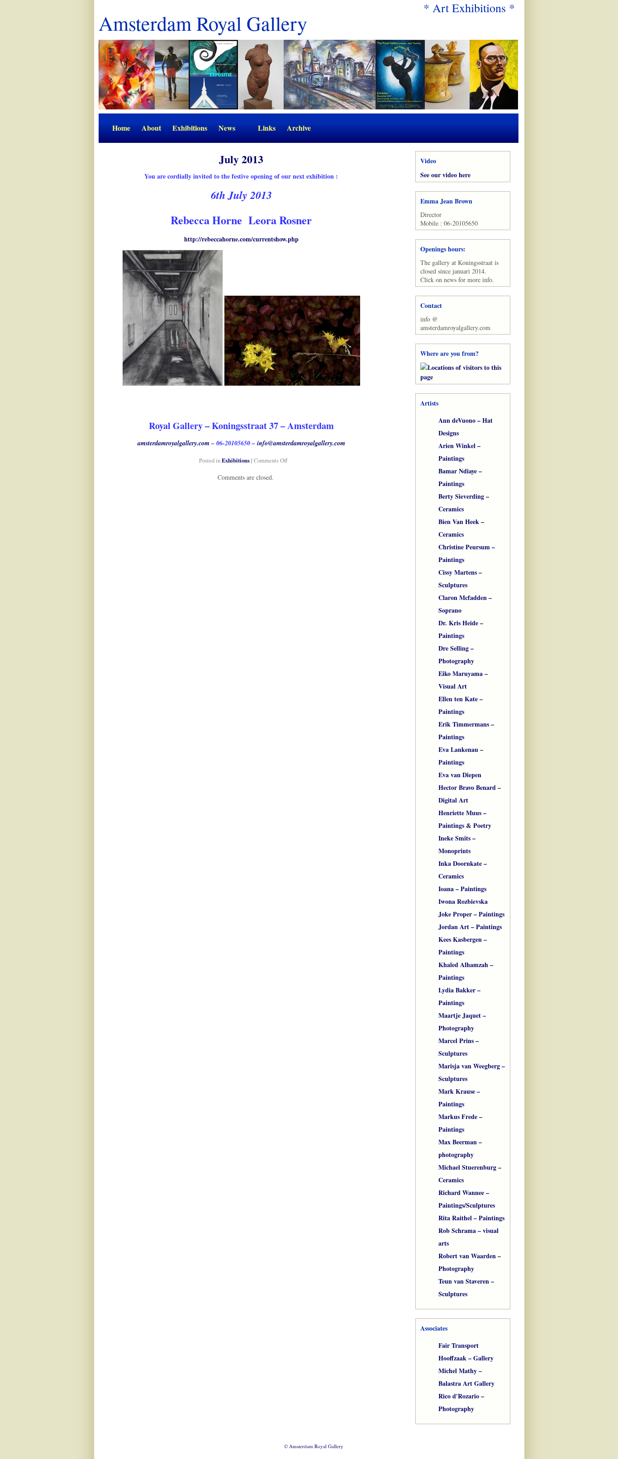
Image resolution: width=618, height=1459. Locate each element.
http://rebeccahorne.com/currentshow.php (241, 239)
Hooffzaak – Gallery (466, 1358)
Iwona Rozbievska (463, 901)
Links (267, 128)
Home (121, 128)
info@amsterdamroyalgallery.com (301, 443)
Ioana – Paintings (462, 888)
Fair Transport (458, 1345)
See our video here (445, 174)
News (227, 128)
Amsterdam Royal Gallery (203, 23)
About (151, 128)
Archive (299, 128)
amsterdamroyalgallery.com (173, 443)
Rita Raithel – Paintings (471, 1218)
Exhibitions (189, 128)
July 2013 (241, 159)
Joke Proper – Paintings (471, 914)
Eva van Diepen (459, 774)
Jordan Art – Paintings (470, 926)
